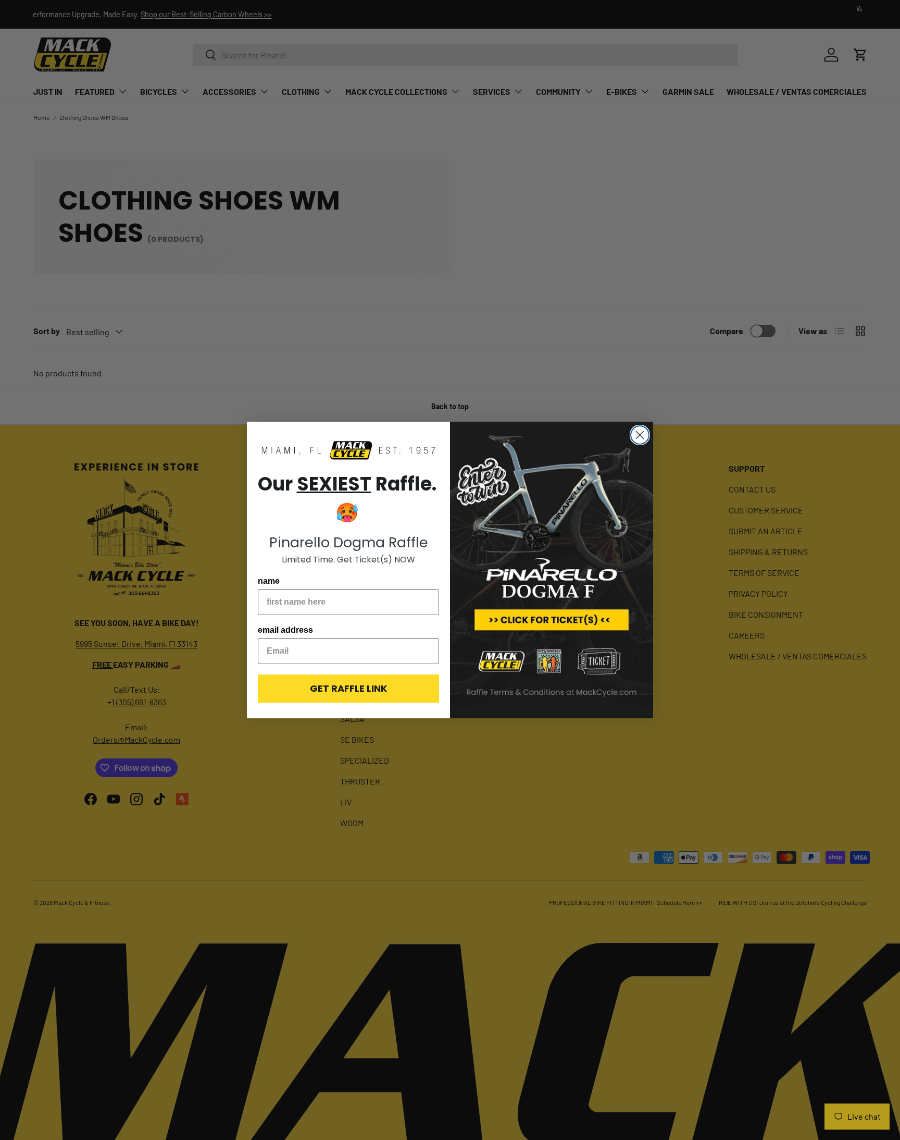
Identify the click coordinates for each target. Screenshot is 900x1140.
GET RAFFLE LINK (348, 688)
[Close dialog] (640, 435)
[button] (348, 451)
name (269, 581)
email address (285, 630)
